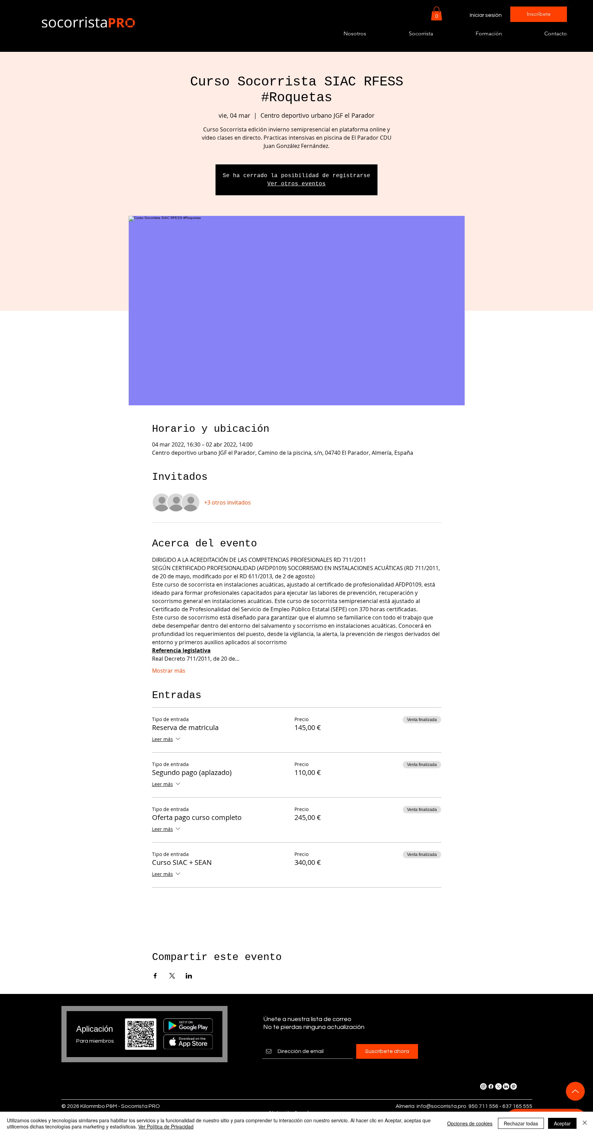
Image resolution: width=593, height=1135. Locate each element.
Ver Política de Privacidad (166, 1126)
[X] (498, 1086)
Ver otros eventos (296, 184)
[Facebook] (491, 1086)
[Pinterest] (513, 1086)
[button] (436, 14)
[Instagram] (483, 1086)
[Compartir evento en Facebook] (155, 975)
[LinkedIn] (506, 1086)
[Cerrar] (585, 1123)
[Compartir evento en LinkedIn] (189, 975)
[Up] (575, 1091)
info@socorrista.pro (441, 1106)
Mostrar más (168, 670)
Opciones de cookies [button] (469, 1123)
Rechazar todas (521, 1123)
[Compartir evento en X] (172, 975)
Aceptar (562, 1123)
